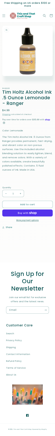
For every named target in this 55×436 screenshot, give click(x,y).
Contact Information (18, 354)
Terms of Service (16, 367)
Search (10, 333)
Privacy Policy (14, 340)
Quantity (6, 187)
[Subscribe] (45, 310)
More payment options (27, 220)
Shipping (6, 114)
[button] (3, 15)
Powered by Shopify (39, 429)
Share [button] (9, 227)
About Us (11, 374)
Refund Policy (14, 361)
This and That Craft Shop (22, 429)
